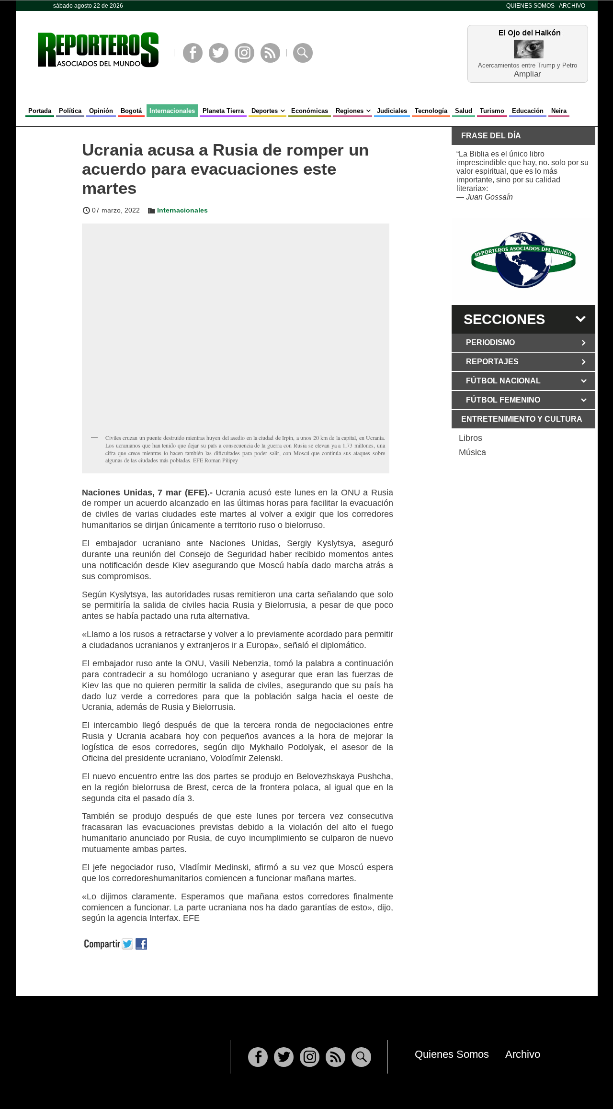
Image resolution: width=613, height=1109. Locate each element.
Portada (39, 110)
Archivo (572, 5)
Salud (463, 110)
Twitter (218, 53)
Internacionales (172, 110)
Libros (470, 438)
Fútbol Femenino (503, 400)
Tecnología (431, 110)
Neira (559, 110)
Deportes (264, 110)
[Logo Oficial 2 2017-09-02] (523, 260)
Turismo (492, 110)
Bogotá (131, 110)
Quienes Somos (530, 5)
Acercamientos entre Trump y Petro (527, 65)
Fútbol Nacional (503, 381)
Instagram (244, 53)
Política (70, 110)
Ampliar (527, 73)
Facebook (193, 53)
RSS (270, 53)
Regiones (349, 110)
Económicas (309, 110)
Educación (528, 110)
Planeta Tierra (223, 110)
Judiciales (392, 110)
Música (472, 452)
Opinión (101, 110)
